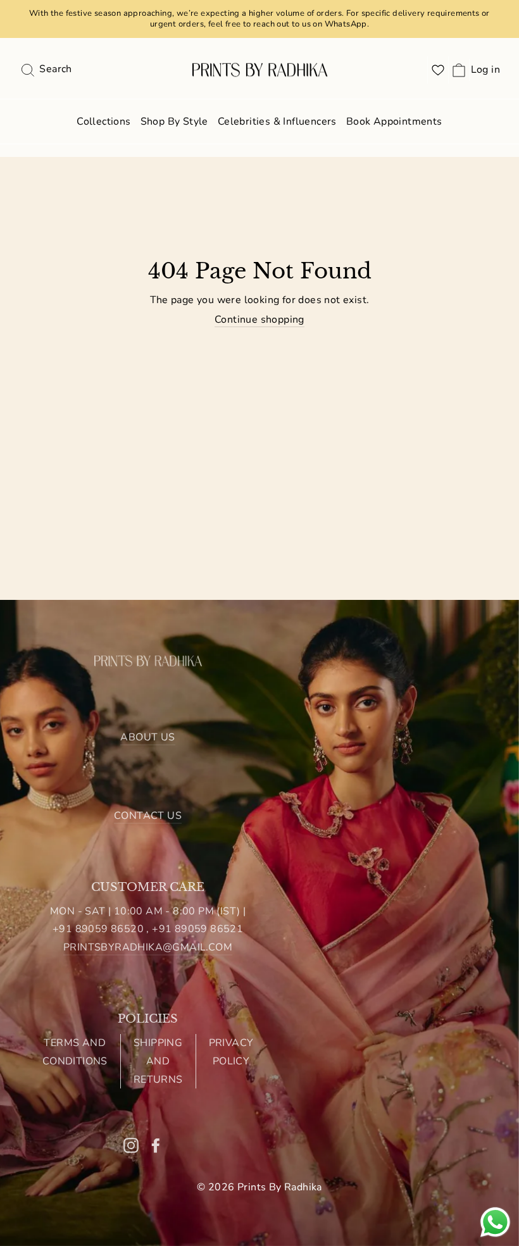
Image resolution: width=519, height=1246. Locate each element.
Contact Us (148, 816)
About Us (147, 737)
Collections (103, 121)
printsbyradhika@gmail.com (147, 947)
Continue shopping (259, 320)
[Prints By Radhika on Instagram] (131, 1144)
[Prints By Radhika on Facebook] (155, 1144)
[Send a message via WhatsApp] (495, 1222)
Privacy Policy (231, 1052)
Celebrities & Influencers (277, 121)
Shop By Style (174, 121)
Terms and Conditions (75, 1052)
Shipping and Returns (158, 1061)
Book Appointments (394, 121)
